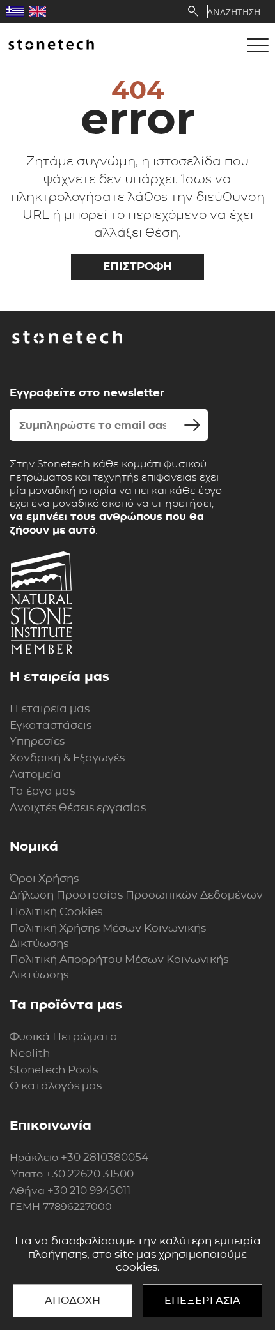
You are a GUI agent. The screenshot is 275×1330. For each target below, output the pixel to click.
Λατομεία (35, 774)
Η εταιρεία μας (50, 708)
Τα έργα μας (42, 790)
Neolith (30, 1053)
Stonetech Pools (54, 1069)
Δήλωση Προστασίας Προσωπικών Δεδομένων (136, 894)
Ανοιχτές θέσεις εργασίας (78, 807)
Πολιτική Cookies (56, 911)
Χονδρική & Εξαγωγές (67, 757)
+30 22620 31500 (89, 1173)
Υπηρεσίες (37, 741)
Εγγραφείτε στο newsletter (87, 392)
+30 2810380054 (104, 1157)
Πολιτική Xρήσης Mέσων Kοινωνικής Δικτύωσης (108, 936)
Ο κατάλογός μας (56, 1085)
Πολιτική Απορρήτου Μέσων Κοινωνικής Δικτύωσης (119, 967)
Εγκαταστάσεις (50, 725)
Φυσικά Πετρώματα (64, 1036)
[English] (37, 11)
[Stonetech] (51, 45)
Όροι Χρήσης (44, 878)
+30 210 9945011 (88, 1190)
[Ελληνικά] (15, 11)
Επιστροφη (137, 266)
